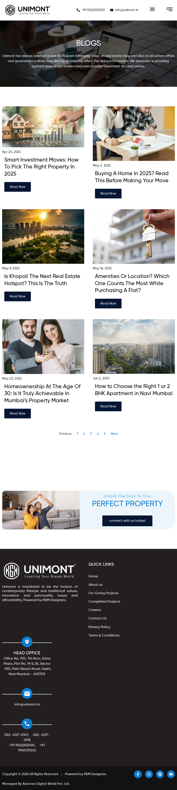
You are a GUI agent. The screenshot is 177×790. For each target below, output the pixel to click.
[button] (152, 9)
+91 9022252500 (21, 745)
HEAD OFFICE (27, 653)
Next (114, 433)
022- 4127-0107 (16, 735)
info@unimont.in (27, 704)
